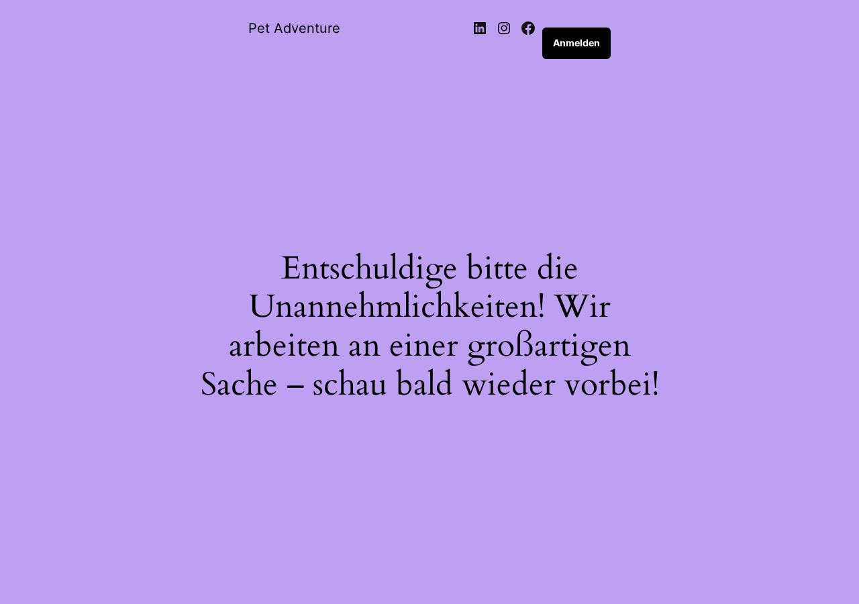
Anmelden (576, 42)
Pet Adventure (294, 28)
